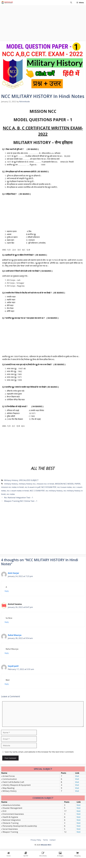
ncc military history (54, 490)
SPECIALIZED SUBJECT (29, 480)
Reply (7, 591)
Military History (11, 480)
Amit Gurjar (13, 573)
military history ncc (27, 483)
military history (11, 483)
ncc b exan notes (64, 487)
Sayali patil (13, 666)
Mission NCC (46, 845)
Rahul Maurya (14, 635)
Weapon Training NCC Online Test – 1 (20, 501)
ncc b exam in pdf (32, 487)
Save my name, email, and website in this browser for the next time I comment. (39, 751)
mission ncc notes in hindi (12, 487)
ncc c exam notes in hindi (18, 490)
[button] (71, 2)
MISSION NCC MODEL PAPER (67, 483)
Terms (45, 840)
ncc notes (11, 494)
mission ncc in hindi (45, 483)
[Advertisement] (43, 22)
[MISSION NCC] (7, 2)
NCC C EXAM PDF (37, 490)
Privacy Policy (36, 840)
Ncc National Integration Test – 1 (18, 497)
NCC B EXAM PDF (48, 487)
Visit (77, 776)
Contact (53, 840)
